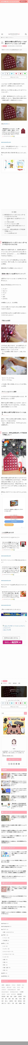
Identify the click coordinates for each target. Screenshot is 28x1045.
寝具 (13, 998)
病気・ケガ (4, 1003)
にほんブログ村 (7, 630)
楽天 (5, 973)
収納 (5, 962)
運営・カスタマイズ (8, 932)
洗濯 (15, 1001)
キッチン (6, 948)
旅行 (2, 1001)
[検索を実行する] (25, 713)
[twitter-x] (9, 764)
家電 (9, 998)
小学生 (20, 998)
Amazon (5, 923)
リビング (3, 994)
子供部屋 (20, 996)
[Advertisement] (14, 17)
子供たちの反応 (10, 221)
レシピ (5, 956)
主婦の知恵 (19, 994)
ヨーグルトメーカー (8, 954)
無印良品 (14, 683)
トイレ (14, 987)
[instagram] (11, 764)
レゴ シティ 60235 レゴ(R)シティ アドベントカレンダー (13, 510)
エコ (5, 946)
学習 (2, 998)
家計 (5, 964)
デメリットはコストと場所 (13, 223)
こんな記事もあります (12, 233)
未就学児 (11, 1001)
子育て (10, 683)
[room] (14, 764)
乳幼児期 (6, 940)
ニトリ (18, 987)
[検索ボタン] (26, 34)
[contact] (19, 764)
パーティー (4, 989)
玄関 (24, 1001)
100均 (3, 985)
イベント (5, 681)
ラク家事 (21, 991)
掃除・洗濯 (6, 967)
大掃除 (15, 996)
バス (22, 987)
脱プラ (9, 1003)
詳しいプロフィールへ (14, 759)
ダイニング (9, 987)
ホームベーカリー (8, 951)
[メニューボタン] (2, 34)
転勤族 (20, 1003)
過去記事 (5, 123)
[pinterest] (16, 764)
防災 (5, 970)
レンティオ (13, 994)
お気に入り (8, 985)
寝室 (16, 998)
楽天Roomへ (23, 1)
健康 (5, 959)
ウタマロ (18, 985)
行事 (19, 683)
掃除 (24, 998)
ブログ (5, 929)
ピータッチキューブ (12, 989)
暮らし (6, 943)
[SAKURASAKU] (14, 34)
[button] (3, 73)
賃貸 (16, 1003)
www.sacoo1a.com (6, 142)
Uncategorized (7, 926)
